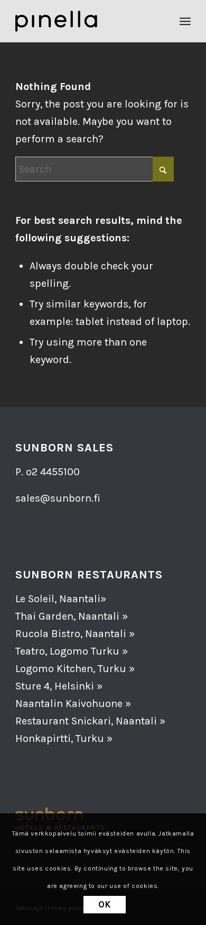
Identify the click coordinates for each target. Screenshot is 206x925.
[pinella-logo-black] (85, 21)
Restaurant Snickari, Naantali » (90, 721)
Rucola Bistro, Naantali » (75, 634)
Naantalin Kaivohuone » (73, 703)
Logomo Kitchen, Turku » (75, 669)
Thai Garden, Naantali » (71, 616)
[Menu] (185, 21)
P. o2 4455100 (47, 472)
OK (104, 904)
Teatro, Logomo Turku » (71, 651)
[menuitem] (185, 21)
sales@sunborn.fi (57, 498)
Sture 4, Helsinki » (58, 686)
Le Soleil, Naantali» (60, 599)
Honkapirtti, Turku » (64, 738)
